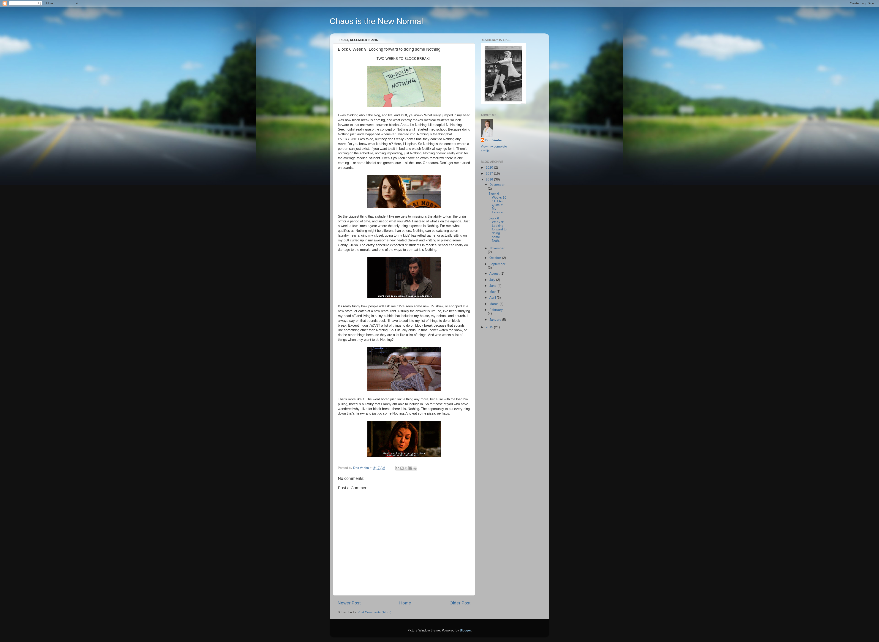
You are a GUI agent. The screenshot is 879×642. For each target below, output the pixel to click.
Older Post (460, 603)
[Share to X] (406, 468)
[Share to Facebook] (410, 468)
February (496, 309)
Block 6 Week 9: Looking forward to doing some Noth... (497, 229)
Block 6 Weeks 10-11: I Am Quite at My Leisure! (497, 203)
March (494, 304)
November (497, 248)
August (494, 273)
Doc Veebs (493, 140)
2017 (490, 173)
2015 (490, 327)
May (492, 291)
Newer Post (349, 603)
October (495, 258)
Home (405, 603)
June (493, 285)
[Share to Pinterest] (415, 468)
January (495, 319)
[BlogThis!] (402, 468)
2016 (490, 179)
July (492, 279)
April (493, 297)
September (497, 264)
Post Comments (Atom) (374, 612)
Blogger (465, 630)
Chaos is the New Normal (376, 21)
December (497, 184)
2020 (490, 167)
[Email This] (397, 468)
